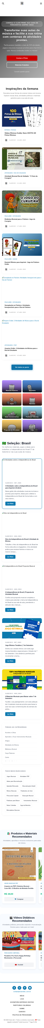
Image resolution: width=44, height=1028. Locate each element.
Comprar (20, 899)
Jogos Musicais (11, 776)
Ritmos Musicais (12, 791)
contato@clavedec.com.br (22, 991)
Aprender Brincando (12, 786)
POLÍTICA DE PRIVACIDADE (22, 1015)
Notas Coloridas (11, 805)
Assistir (20, 965)
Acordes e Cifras (10, 732)
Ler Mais (10, 503)
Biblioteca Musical (11, 749)
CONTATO (22, 1011)
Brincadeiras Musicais (13, 810)
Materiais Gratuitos (22, 65)
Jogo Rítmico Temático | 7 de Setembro (19, 645)
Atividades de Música (12, 745)
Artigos (7, 741)
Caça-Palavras (10, 753)
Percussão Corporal (12, 795)
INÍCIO (22, 996)
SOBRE (22, 1008)
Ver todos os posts (22, 367)
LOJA (22, 999)
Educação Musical (27, 795)
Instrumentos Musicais (30, 800)
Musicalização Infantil (28, 786)
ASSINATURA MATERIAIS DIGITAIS (22, 1002)
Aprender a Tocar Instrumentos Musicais (18, 737)
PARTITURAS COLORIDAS (22, 1005)
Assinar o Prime (22, 58)
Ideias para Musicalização (14, 781)
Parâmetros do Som (27, 791)
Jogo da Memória (25, 805)
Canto (7, 757)
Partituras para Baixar (13, 800)
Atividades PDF (24, 776)
